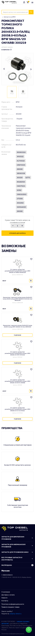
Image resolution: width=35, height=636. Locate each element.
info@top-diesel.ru (26, 577)
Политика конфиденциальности (12, 604)
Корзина (28, 2)
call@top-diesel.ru (15, 614)
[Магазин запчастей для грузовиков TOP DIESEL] (9, 2)
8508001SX (21, 152)
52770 (27, 177)
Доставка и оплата (7, 595)
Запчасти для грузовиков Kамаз (14, 552)
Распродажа (6, 565)
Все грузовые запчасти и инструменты (11, 558)
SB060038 (21, 173)
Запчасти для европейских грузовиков (12, 538)
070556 (20, 198)
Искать (32, 12)
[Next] (31, 69)
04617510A (21, 186)
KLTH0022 (21, 161)
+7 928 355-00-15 (16, 577)
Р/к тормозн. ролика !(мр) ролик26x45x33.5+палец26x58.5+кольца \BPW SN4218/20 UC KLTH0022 (17, 409)
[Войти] (24, 2)
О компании (5, 592)
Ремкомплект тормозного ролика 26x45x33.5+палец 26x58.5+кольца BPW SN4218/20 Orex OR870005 (17, 326)
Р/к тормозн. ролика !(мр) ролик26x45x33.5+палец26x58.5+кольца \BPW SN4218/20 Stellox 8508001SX (17, 271)
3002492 (20, 203)
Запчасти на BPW (10, 17)
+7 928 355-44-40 (6, 577)
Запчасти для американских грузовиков (13, 545)
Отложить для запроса (17, 233)
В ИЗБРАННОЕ (5, 49)
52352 (19, 190)
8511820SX (21, 182)
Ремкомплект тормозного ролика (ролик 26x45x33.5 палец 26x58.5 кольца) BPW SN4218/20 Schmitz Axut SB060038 (17, 299)
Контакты (4, 601)
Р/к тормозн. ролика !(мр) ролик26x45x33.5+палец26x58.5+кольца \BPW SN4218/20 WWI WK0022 (17, 353)
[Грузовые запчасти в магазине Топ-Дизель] (14, 528)
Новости (4, 598)
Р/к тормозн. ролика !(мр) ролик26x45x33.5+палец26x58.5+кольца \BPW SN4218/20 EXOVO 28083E (17, 381)
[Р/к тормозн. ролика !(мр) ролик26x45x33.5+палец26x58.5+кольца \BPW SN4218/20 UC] (17, 402)
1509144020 (21, 207)
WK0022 (20, 156)
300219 (19, 177)
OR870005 (21, 165)
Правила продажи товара (10, 607)
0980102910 (21, 194)
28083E (20, 169)
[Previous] (4, 69)
